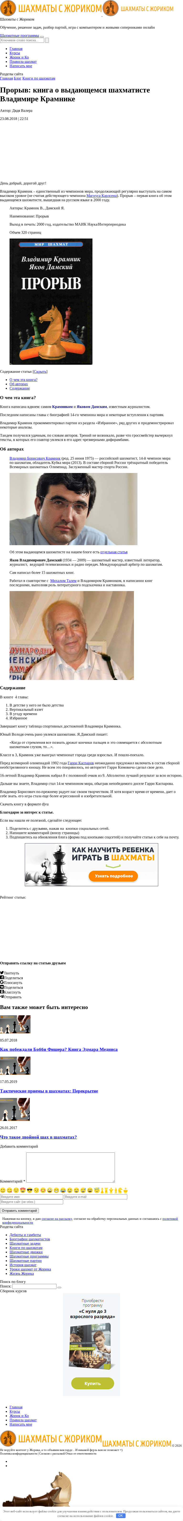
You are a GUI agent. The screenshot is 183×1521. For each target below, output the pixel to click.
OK (120, 1515)
